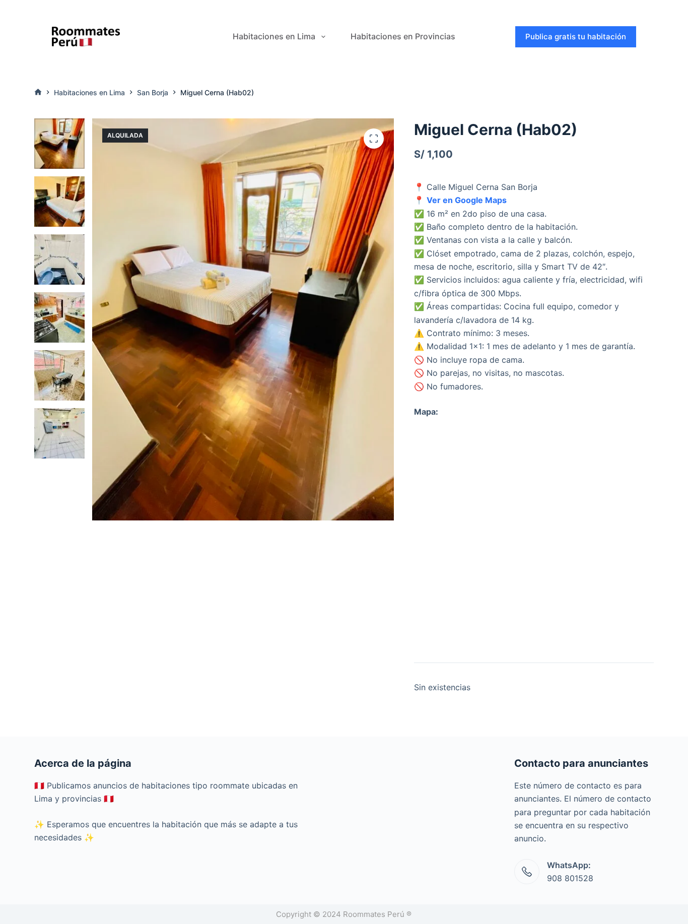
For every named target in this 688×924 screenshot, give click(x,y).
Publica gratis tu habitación (575, 36)
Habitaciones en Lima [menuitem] (274, 36)
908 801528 (570, 878)
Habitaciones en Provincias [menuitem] (403, 36)
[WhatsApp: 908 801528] (526, 871)
